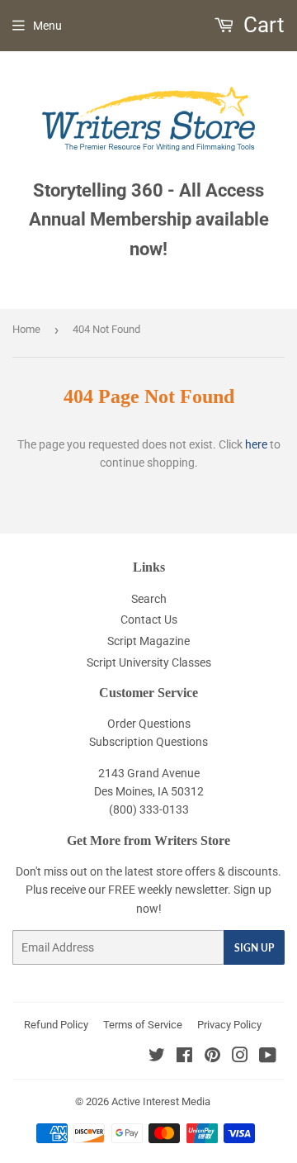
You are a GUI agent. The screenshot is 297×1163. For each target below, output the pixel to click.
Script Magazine (148, 641)
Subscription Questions (148, 741)
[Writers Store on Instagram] (240, 1057)
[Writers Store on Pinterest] (212, 1057)
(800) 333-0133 (149, 809)
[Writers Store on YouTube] (267, 1057)
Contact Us (148, 619)
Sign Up (254, 948)
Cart (261, 24)
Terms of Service (142, 1024)
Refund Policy (56, 1024)
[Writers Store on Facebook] (184, 1057)
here (256, 444)
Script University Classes (149, 662)
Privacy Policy (229, 1024)
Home (26, 329)
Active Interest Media (160, 1101)
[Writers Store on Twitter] (156, 1057)
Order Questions (149, 723)
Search (149, 598)
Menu (47, 25)
